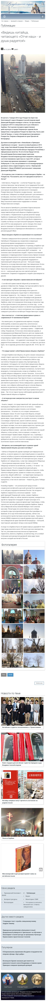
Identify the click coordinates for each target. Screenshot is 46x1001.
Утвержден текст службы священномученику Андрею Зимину (19, 922)
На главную (4, 21)
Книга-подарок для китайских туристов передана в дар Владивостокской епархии (22, 764)
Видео (28, 896)
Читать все (39, 683)
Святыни (8, 987)
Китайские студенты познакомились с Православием (21, 727)
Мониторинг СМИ (32, 899)
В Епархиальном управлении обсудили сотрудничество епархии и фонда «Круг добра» (22, 953)
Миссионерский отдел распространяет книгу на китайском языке (19, 875)
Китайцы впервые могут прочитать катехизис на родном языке (20, 802)
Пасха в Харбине (8, 838)
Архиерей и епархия (17, 21)
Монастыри (22, 987)
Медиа (27, 21)
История (37, 987)
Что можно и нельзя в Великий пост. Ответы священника (32, 905)
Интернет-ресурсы (10, 899)
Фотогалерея (8, 902)
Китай (10, 674)
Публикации (35, 21)
